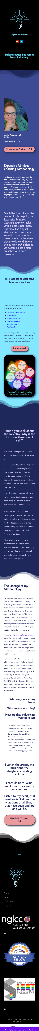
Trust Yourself (11, 327)
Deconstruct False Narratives (16, 313)
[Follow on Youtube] (17, 41)
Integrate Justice (12, 324)
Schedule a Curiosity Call (19, 149)
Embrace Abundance (13, 318)
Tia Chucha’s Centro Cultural (23, 635)
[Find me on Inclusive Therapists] (5, 934)
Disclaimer (7, 906)
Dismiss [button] (31, 1030)
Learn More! (19, 348)
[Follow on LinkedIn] (21, 41)
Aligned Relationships (13, 321)
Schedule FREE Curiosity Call (19, 820)
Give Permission (11, 315)
